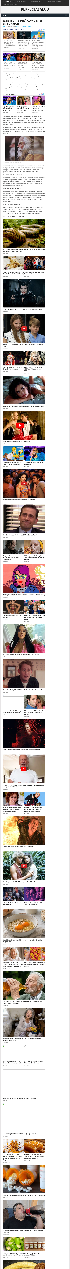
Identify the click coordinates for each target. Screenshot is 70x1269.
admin (4, 26)
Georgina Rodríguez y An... (37, 1)
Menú (4, 15)
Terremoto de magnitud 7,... (55, 1)
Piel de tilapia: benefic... (9, 4)
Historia (18, 26)
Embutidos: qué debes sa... (19, 1)
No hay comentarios (27, 26)
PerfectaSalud (35, 9)
